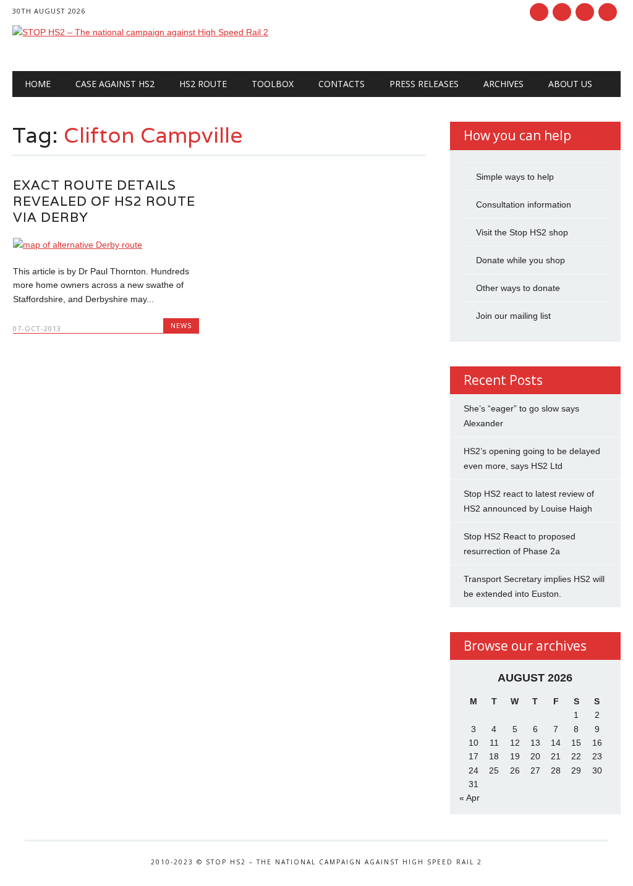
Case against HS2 (115, 84)
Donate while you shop (520, 260)
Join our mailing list (513, 316)
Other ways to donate (518, 288)
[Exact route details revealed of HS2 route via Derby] (106, 245)
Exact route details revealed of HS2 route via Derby (104, 201)
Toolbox (273, 84)
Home (38, 84)
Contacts (341, 84)
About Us (570, 84)
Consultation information (523, 204)
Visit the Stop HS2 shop (522, 232)
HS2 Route (203, 84)
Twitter (562, 12)
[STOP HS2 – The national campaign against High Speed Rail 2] (140, 32)
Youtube (585, 12)
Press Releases (424, 84)
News (181, 325)
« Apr (469, 798)
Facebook (539, 12)
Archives (503, 84)
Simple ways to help (515, 177)
